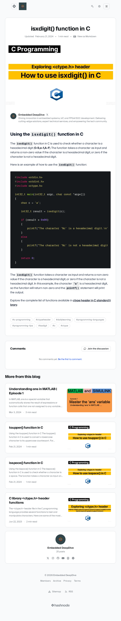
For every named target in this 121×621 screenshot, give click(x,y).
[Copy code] (106, 175)
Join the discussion (98, 349)
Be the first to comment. (70, 359)
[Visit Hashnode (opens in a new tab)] (60, 605)
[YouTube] (63, 558)
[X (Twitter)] (47, 114)
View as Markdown (86, 36)
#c (53, 326)
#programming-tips (22, 326)
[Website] (68, 558)
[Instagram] (53, 558)
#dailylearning (63, 320)
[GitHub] (58, 558)
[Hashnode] (73, 558)
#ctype (64, 326)
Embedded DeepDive (31, 115)
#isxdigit (42, 326)
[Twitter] (47, 558)
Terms (77, 581)
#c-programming (21, 320)
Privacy (67, 581)
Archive (57, 581)
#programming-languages (90, 320)
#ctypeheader (43, 320)
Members (45, 581)
